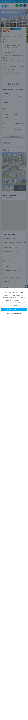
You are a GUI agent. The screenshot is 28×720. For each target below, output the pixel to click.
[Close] (26, 286)
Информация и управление (14, 313)
